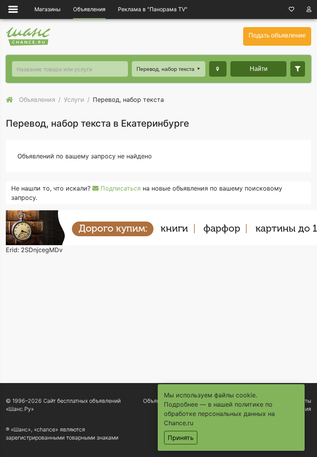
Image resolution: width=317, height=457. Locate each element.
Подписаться (120, 188)
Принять (181, 438)
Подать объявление (277, 35)
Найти (259, 68)
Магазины (47, 9)
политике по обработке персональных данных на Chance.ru (219, 413)
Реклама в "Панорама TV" (152, 9)
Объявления (89, 9)
